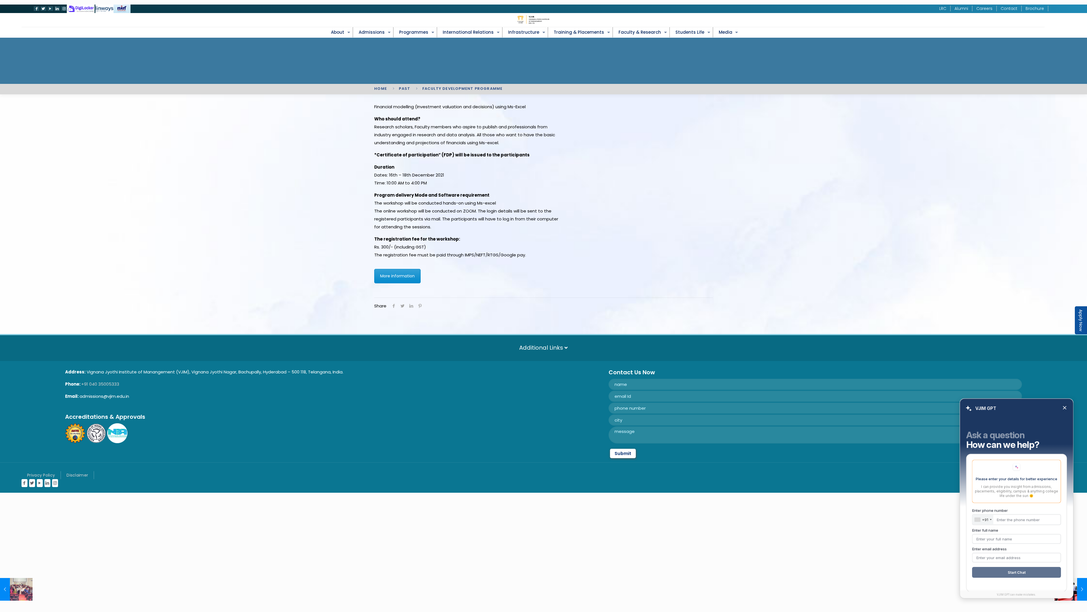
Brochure (1035, 8)
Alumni (961, 8)
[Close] (1064, 408)
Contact (1009, 8)
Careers (984, 8)
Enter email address (989, 549)
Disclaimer (77, 475)
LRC (942, 8)
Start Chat (1017, 572)
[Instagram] (63, 8)
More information (397, 276)
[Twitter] (42, 8)
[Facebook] (36, 8)
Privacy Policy (41, 475)
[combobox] (982, 520)
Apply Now (1081, 320)
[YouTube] (49, 8)
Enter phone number (990, 510)
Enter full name (985, 530)
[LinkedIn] (56, 8)
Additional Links (541, 348)
